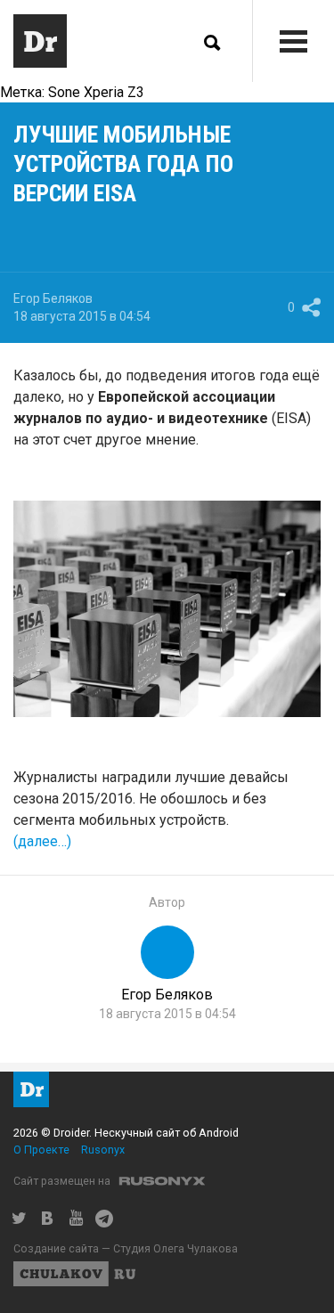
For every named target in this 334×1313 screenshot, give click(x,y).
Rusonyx (103, 1149)
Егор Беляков (53, 298)
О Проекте (41, 1149)
